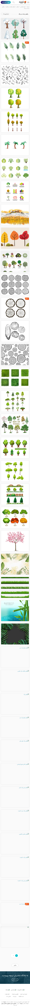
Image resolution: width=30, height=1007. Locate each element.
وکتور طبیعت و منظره (10, 7)
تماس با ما (8, 996)
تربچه (28, 7)
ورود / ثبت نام (5, 2)
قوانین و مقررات (15, 994)
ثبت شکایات (21, 996)
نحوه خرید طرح (23, 994)
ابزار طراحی (22, 7)
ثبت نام (15, 980)
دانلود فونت (7, 994)
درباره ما (14, 996)
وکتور (18, 7)
